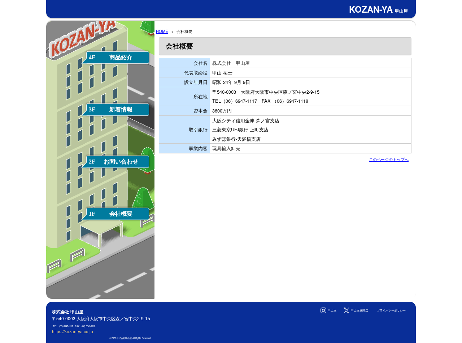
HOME (162, 31)
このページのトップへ (389, 159)
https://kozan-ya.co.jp (72, 331)
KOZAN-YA (378, 9)
